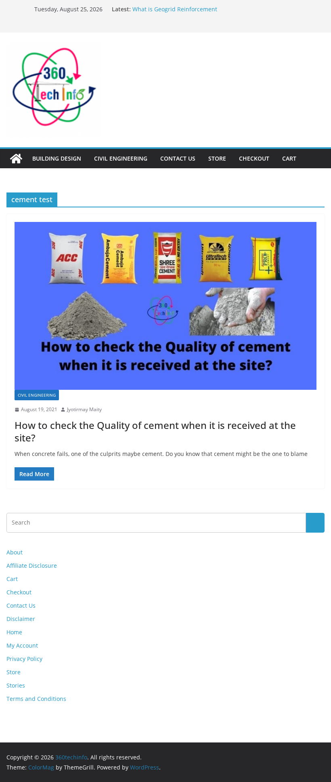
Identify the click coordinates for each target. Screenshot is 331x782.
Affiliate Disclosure (31, 565)
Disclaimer (20, 619)
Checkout (254, 158)
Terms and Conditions (36, 699)
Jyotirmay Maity (84, 409)
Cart (289, 158)
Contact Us (177, 158)
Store (217, 158)
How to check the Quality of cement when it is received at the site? (155, 431)
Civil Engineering (120, 158)
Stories (15, 685)
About (14, 552)
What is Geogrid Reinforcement (174, 9)
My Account (22, 645)
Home (14, 632)
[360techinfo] (16, 158)
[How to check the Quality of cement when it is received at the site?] (165, 306)
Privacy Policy (24, 659)
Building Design (56, 158)
